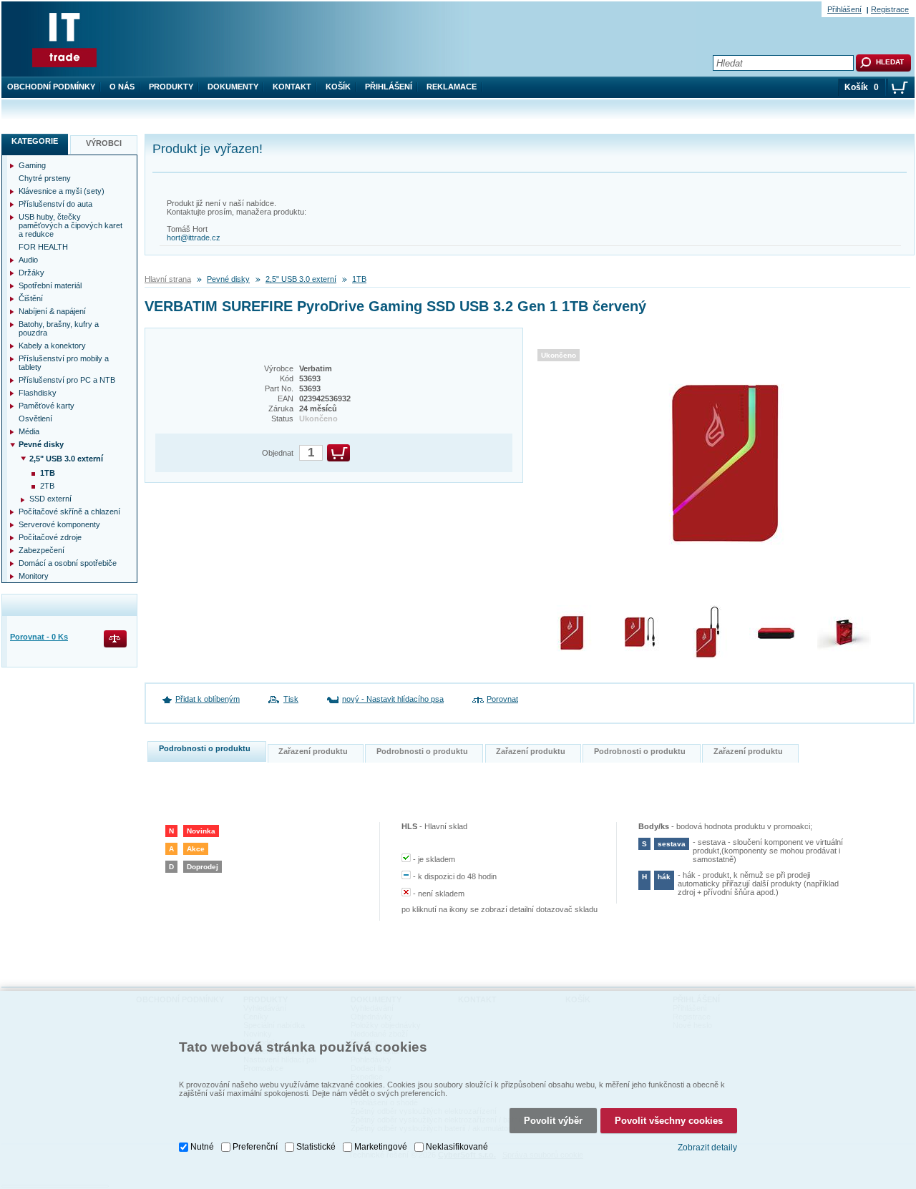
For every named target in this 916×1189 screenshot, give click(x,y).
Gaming (32, 165)
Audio (28, 259)
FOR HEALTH (43, 247)
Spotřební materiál (50, 285)
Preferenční (255, 1147)
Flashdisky (38, 392)
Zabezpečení (41, 550)
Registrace (890, 9)
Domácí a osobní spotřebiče (68, 563)
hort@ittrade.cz (193, 237)
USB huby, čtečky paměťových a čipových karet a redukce (70, 225)
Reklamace (452, 86)
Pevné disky (228, 279)
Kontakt (292, 86)
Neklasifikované (457, 1147)
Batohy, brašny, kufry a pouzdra (59, 328)
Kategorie (34, 141)
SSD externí (50, 498)
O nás (122, 86)
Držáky (31, 272)
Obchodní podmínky (51, 86)
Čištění (31, 298)
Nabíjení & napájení (52, 311)
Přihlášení (388, 86)
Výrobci (104, 143)
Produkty (171, 86)
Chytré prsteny (45, 178)
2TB (47, 485)
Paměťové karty (46, 405)
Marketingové (380, 1147)
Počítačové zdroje (50, 537)
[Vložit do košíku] (338, 452)
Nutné (202, 1147)
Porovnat (502, 699)
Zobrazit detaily (707, 1147)
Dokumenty (233, 86)
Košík (338, 86)
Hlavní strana (168, 279)
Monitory (34, 576)
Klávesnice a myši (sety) (61, 191)
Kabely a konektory (52, 345)
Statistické (316, 1147)
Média (29, 431)
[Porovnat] (116, 640)
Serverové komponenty (59, 524)
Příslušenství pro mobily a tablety (64, 362)
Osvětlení (35, 418)
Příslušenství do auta (55, 204)
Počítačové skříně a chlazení (69, 511)
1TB (359, 279)
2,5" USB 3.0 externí (300, 279)
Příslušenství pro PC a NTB (67, 380)
